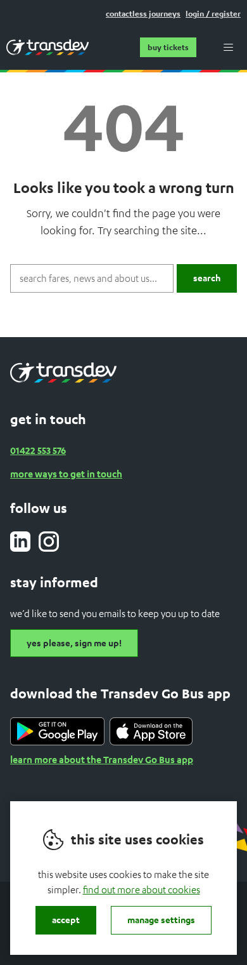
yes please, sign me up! (74, 643)
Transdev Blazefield (47, 47)
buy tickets (168, 47)
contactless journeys (143, 13)
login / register (213, 13)
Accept (66, 920)
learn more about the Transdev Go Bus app (101, 759)
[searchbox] (92, 278)
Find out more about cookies (141, 889)
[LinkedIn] (20, 541)
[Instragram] (49, 541)
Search (206, 278)
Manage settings (161, 920)
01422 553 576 (38, 450)
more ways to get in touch (66, 473)
